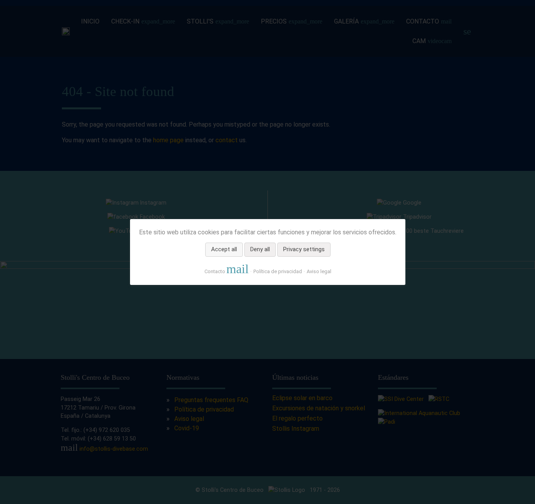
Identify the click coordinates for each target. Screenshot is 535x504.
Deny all (259, 249)
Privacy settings (303, 249)
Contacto (226, 269)
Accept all (224, 249)
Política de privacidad (277, 271)
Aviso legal (318, 271)
